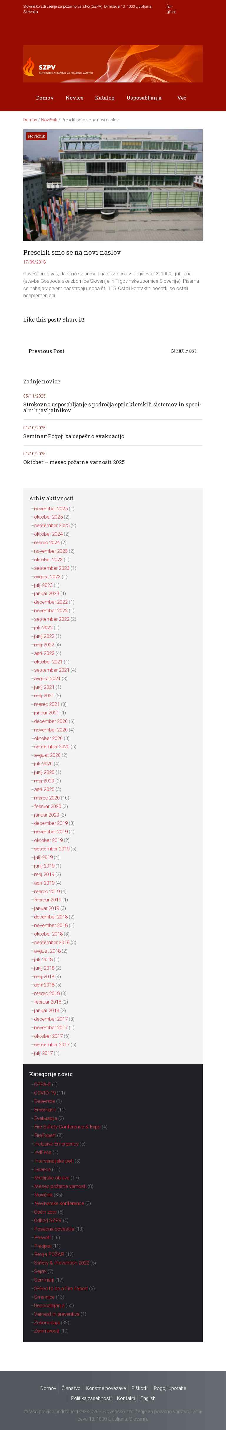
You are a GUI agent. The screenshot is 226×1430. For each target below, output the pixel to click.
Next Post (184, 350)
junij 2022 (44, 636)
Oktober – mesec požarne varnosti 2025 (74, 462)
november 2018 (51, 925)
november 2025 (51, 509)
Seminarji (44, 1280)
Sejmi (40, 1271)
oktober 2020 (48, 738)
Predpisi (42, 1246)
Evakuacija (45, 1118)
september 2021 (51, 670)
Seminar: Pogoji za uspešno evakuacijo (73, 436)
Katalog (105, 97)
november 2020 (51, 730)
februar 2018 (47, 1002)
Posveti (42, 1237)
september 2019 (51, 849)
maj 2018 (44, 976)
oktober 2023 (48, 559)
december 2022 (51, 602)
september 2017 (51, 1044)
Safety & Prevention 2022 (61, 1263)
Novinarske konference (59, 1203)
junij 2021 (44, 687)
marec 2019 (47, 891)
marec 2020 (47, 798)
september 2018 (51, 942)
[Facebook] (180, 30)
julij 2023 (43, 585)
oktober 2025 (48, 517)
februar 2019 (47, 900)
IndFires (42, 1152)
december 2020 (51, 721)
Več (181, 97)
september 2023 (51, 568)
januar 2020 (46, 815)
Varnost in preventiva (56, 1314)
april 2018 (44, 985)
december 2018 (51, 917)
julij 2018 (43, 959)
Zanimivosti (46, 1331)
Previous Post (46, 351)
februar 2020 (47, 806)
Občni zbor (45, 1212)
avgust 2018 (47, 951)
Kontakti (126, 1398)
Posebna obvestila (54, 1229)
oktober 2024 (48, 534)
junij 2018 (44, 968)
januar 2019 (46, 908)
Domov (45, 97)
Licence (42, 1169)
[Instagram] (189, 30)
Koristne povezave (106, 1388)
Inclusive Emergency (56, 1144)
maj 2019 (44, 874)
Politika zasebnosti (91, 1398)
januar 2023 (46, 593)
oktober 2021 (48, 662)
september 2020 (51, 746)
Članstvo (71, 1388)
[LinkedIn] (197, 30)
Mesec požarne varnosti (60, 1186)
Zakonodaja (47, 1322)
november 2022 (51, 610)
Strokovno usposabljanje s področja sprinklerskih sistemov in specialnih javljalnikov (112, 407)
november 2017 (51, 1027)
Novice (74, 97)
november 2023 (51, 551)
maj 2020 (44, 781)
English (148, 1398)
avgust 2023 (47, 577)
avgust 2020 (47, 755)
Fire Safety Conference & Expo (67, 1127)
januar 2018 (46, 1010)
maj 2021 (44, 696)
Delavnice (44, 1101)
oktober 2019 (48, 840)
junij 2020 (44, 772)
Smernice (44, 1297)
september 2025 (51, 525)
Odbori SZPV (48, 1220)
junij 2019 (44, 866)
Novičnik (49, 119)
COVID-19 (45, 1093)
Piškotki (139, 1388)
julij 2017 (43, 1053)
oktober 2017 (48, 1036)
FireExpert (45, 1135)
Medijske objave (51, 1178)
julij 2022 (43, 627)
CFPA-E (42, 1084)
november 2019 (51, 832)
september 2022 (51, 619)
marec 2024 (47, 542)
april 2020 (44, 789)
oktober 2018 (48, 934)
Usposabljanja (144, 97)
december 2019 (51, 823)
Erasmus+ (45, 1110)
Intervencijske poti (54, 1161)
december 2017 (51, 1019)
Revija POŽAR (49, 1254)
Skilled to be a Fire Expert (61, 1288)
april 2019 (44, 883)
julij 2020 (43, 764)
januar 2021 (46, 713)
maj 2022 (44, 645)
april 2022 (44, 653)
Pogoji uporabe (170, 1388)
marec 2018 (47, 993)
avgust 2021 (47, 678)
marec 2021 (47, 704)
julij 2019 (43, 857)
